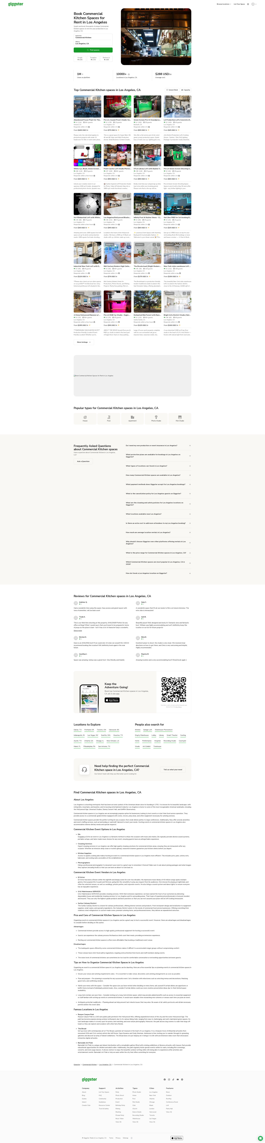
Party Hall (169, 1109)
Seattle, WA (105, 735)
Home (134, 1095)
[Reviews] (182, 1079)
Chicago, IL (100, 741)
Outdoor (169, 1095)
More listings (82, 342)
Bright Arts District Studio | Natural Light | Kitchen (177, 315)
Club (134, 1105)
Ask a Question (83, 461)
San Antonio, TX (104, 746)
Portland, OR (89, 730)
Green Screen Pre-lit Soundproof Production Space (147, 120)
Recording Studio (170, 741)
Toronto (152, 1115)
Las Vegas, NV (92, 735)
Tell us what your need (173, 769)
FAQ (100, 1095)
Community (102, 1099)
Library (161, 735)
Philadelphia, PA (89, 746)
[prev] (76, 106)
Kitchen (137, 730)
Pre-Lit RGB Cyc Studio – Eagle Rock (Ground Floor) (117, 315)
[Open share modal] (94, 98)
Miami (151, 1105)
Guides (84, 1099)
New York (152, 1095)
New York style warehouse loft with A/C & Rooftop (177, 266)
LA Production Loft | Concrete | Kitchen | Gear (177, 120)
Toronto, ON (101, 730)
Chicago (152, 1102)
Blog (83, 1095)
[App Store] (112, 700)
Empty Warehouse (142, 735)
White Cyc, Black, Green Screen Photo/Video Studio (87, 169)
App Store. (179, 707)
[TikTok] (173, 1079)
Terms (111, 1138)
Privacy (118, 1138)
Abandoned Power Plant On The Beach (87, 120)
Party (117, 1092)
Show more (78, 630)
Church (134, 1109)
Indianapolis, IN (79, 735)
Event (117, 1102)
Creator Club (86, 1105)
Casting (183, 735)
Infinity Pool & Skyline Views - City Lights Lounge (147, 217)
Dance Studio (136, 1112)
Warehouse (136, 1119)
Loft (167, 1105)
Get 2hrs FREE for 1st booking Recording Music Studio (177, 217)
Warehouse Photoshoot (163, 730)
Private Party (120, 1115)
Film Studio (136, 1102)
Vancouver (152, 1112)
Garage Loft (147, 730)
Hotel (137, 741)
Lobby (154, 735)
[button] (260, 1138)
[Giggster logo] (89, 1079)
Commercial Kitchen (90, 1064)
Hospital (157, 741)
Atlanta (151, 1099)
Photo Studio (136, 1092)
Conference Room (172, 1102)
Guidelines (102, 1102)
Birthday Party (120, 1105)
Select (84, 1102)
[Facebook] (165, 1079)
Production (119, 1099)
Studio (137, 746)
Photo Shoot (120, 1095)
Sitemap (125, 1138)
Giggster (77, 1064)
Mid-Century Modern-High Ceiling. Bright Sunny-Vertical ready (117, 266)
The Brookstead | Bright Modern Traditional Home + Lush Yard (147, 266)
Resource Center (104, 1105)
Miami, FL (77, 746)
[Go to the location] (87, 106)
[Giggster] (15, 4)
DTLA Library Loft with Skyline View (147, 169)
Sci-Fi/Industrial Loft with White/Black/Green (87, 217)
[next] (98, 106)
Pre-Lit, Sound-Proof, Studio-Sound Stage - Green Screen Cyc (117, 120)
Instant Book (173, 90)
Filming (118, 1109)
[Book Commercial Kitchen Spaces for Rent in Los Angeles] (132, 375)
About (84, 1092)
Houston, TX (118, 735)
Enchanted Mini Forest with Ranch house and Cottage (147, 315)
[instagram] (169, 1079)
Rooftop (168, 1099)
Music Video (120, 1119)
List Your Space (239, 4)
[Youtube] (178, 1079)
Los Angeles (153, 1092)
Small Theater (172, 735)
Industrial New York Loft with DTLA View (87, 266)
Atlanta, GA (88, 741)
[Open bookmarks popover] (98, 98)
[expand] (190, 445)
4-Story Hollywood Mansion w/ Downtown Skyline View (87, 315)
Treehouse (157, 746)
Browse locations (223, 4)
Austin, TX (77, 741)
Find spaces (94, 50)
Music (168, 1092)
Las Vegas (152, 1119)
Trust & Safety (104, 1109)
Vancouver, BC (114, 730)
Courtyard (182, 741)
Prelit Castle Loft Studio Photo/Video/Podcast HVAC (117, 169)
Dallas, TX (77, 730)
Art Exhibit (147, 746)
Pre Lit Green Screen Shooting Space (177, 169)
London (151, 1109)
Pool (133, 1099)
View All (118, 1122)
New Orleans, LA (113, 741)
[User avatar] (253, 4)
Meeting (118, 1112)
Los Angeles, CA (105, 1064)
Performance (146, 741)
